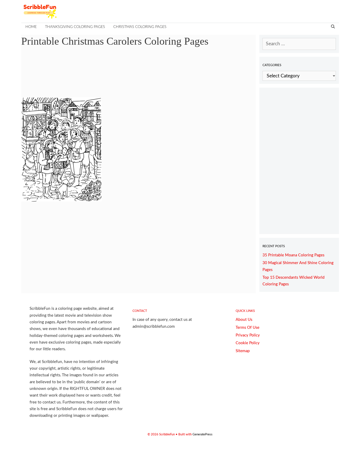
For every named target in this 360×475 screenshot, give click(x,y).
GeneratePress (202, 434)
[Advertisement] (138, 75)
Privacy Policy (248, 335)
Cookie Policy (248, 343)
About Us (244, 320)
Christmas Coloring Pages (139, 27)
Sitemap (243, 351)
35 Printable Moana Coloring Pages (293, 255)
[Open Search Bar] (333, 27)
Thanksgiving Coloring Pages (75, 27)
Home (31, 27)
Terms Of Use (247, 328)
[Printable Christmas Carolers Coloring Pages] (61, 200)
